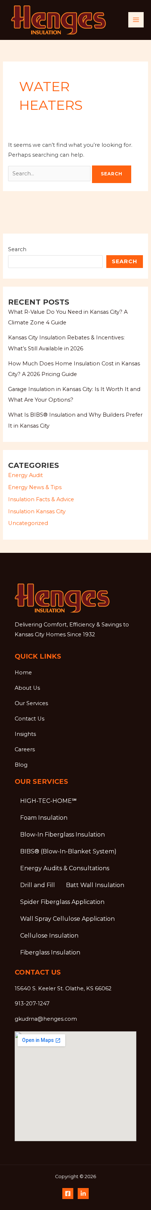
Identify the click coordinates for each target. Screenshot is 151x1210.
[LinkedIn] (83, 1193)
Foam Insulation (43, 817)
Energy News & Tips (35, 487)
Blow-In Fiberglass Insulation (62, 834)
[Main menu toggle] (136, 19)
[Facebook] (67, 1193)
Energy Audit (25, 475)
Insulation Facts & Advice (41, 499)
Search (17, 249)
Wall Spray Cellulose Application (67, 918)
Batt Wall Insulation (95, 885)
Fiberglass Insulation (50, 952)
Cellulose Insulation (49, 935)
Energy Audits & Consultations (64, 868)
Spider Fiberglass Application (62, 901)
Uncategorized (28, 523)
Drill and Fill (37, 885)
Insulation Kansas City (37, 511)
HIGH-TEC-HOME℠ (48, 800)
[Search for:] (50, 173)
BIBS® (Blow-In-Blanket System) (68, 851)
